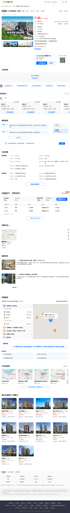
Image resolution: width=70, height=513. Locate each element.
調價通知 (60, 23)
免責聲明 (41, 503)
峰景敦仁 (8, 481)
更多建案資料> (37, 49)
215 (4, 247)
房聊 (52, 63)
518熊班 (30, 507)
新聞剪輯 (29, 503)
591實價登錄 (38, 505)
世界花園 (22, 476)
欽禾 (8, 479)
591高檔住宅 (45, 505)
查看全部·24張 (27, 38)
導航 (21, 301)
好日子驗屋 (52, 507)
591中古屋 (13, 505)
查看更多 (65, 366)
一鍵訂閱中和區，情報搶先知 (35, 387)
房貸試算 (66, 23)
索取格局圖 (35, 78)
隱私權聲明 (53, 503)
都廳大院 (50, 476)
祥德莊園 (8, 476)
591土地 (26, 505)
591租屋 (7, 505)
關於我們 (17, 503)
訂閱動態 (62, 143)
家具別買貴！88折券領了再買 (62, 21)
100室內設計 (53, 505)
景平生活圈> (41, 36)
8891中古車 (24, 507)
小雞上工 (41, 507)
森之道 (49, 481)
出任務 (35, 507)
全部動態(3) (18, 137)
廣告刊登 (23, 503)
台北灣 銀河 (22, 479)
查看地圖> (54, 38)
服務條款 (47, 503)
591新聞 (31, 505)
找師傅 (46, 507)
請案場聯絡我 (42, 63)
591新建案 (20, 505)
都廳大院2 (22, 481)
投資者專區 (11, 503)
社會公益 (35, 503)
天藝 (36, 481)
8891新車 (17, 507)
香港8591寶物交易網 (60, 505)
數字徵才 (59, 503)
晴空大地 (36, 476)
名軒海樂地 (49, 479)
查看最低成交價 (62, 199)
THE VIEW (36, 479)
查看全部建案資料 (35, 184)
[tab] (1, 98)
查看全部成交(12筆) (35, 218)
